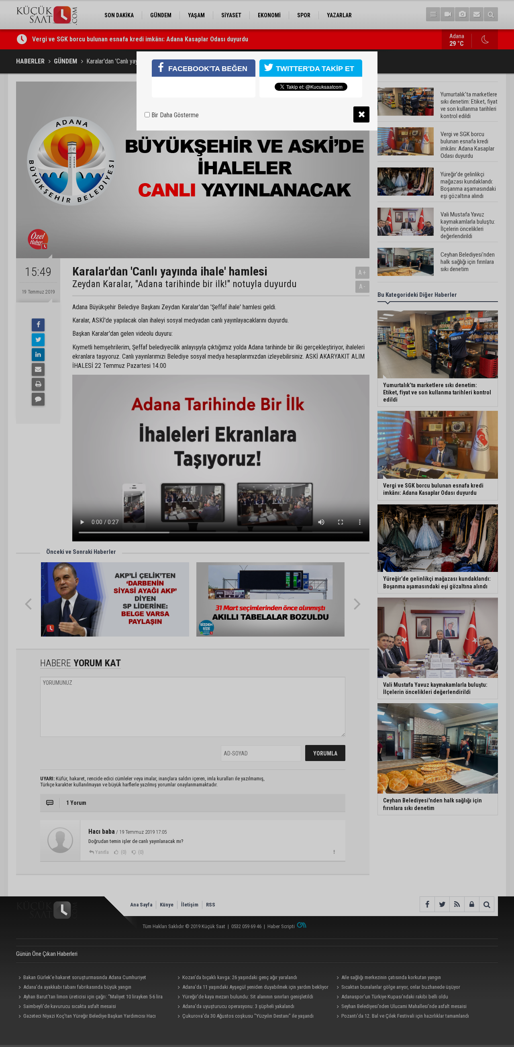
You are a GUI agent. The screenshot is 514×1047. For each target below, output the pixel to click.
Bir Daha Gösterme (174, 115)
